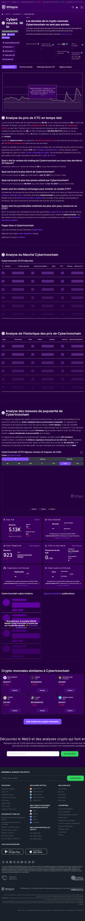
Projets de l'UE (63, 817)
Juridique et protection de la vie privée (38, 910)
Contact (60, 835)
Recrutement (62, 832)
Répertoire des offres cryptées (29, 198)
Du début (21, 237)
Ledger (44, 155)
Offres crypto (6, 806)
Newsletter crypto (7, 794)
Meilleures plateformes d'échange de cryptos (13, 818)
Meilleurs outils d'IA (8, 833)
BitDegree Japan (63, 829)
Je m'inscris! (70, 754)
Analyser (15, 690)
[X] (3, 862)
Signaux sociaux (65, 67)
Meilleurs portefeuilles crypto (11, 827)
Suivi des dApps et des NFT (10, 838)
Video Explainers (25, 233)
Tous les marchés (26, 67)
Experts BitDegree (64, 812)
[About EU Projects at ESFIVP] (9, 877)
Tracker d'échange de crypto (37, 153)
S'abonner (75, 778)
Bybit (47, 150)
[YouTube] (10, 862)
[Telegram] (6, 862)
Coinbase (40, 150)
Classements (17, 14)
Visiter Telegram (34, 546)
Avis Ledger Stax (35, 833)
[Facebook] (14, 862)
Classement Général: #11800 (10, 31)
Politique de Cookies (58, 910)
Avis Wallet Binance (36, 839)
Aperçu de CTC (9, 67)
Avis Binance (62, 797)
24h (64, 44)
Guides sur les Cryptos (9, 797)
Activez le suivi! (66, 34)
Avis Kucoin (61, 800)
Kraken (54, 150)
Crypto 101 (5, 792)
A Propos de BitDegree (65, 809)
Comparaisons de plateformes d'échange (11, 823)
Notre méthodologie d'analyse (67, 814)
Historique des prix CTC (46, 67)
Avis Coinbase (62, 789)
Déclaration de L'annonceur (74, 910)
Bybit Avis (61, 792)
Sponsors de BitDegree (65, 826)
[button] (77, 7)
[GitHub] (33, 862)
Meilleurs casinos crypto (9, 830)
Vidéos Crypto (6, 803)
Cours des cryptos (7, 836)
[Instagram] (25, 862)
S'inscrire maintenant (63, 538)
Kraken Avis (61, 794)
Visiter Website (77, 546)
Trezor (53, 155)
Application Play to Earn (9, 809)
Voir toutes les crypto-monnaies (42, 721)
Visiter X (37, 519)
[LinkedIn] (18, 862)
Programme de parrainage (66, 820)
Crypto (7, 14)
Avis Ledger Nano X (36, 836)
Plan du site (21, 910)
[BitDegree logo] (8, 889)
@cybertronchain (14, 455)
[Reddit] (29, 862)
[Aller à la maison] (3, 14)
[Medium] (21, 862)
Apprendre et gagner (8, 789)
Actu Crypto (5, 800)
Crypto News (37, 230)
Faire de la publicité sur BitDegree (69, 823)
